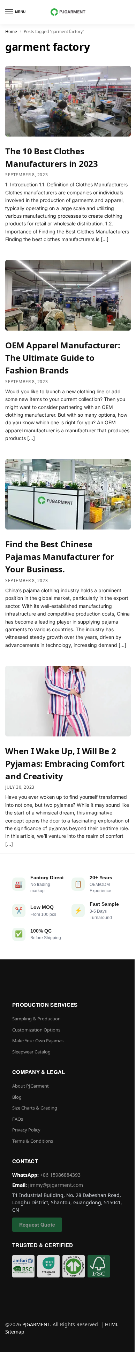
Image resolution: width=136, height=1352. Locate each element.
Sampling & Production (36, 1018)
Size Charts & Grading (34, 1108)
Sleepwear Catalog (31, 1052)
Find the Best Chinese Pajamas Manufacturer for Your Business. (59, 556)
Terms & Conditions (32, 1141)
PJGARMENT (36, 1324)
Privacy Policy (26, 1130)
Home (11, 31)
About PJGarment (30, 1086)
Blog (17, 1097)
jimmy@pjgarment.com (55, 1185)
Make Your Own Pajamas (37, 1040)
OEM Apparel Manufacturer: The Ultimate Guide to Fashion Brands (62, 357)
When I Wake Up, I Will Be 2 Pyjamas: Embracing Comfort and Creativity (64, 763)
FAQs (17, 1119)
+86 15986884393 (60, 1175)
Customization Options (36, 1030)
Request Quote (37, 1224)
